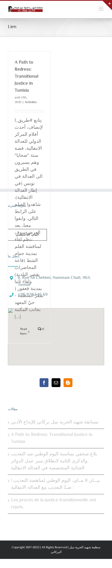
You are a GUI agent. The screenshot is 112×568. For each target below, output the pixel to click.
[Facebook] (44, 382)
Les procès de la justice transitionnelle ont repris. (53, 504)
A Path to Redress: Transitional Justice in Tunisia (26, 76)
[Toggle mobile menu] (101, 8)
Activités (30, 102)
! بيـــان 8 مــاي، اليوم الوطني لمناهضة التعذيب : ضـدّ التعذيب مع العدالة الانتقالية (55, 484)
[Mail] (56, 382)
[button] (56, 333)
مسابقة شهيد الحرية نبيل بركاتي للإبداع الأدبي (54, 422)
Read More (23, 331)
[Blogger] (68, 382)
